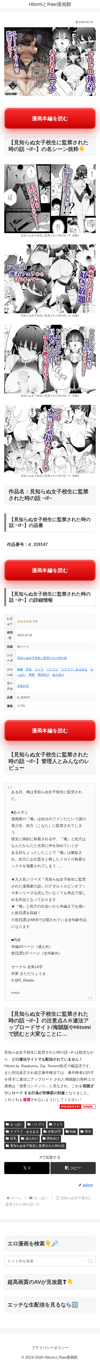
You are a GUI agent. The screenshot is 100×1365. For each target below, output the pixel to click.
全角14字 (23, 685)
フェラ (39, 669)
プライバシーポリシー (50, 1348)
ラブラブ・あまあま (74, 669)
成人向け (58, 674)
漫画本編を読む (50, 118)
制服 (20, 669)
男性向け (43, 674)
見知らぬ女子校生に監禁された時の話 (42, 657)
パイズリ (52, 669)
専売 (32, 674)
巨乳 (29, 669)
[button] (73, 1168)
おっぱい (16, 1124)
